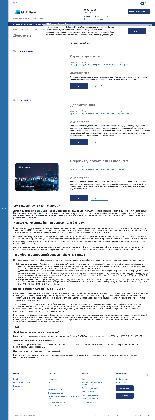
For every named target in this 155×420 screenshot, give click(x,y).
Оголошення (52, 379)
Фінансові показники (21, 382)
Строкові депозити (85, 56)
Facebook (123, 382)
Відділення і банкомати (95, 19)
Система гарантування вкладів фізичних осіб (63, 397)
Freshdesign (145, 416)
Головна (16, 29)
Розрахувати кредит (90, 395)
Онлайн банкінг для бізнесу (139, 11)
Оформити (79, 86)
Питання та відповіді (90, 388)
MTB (40, 211)
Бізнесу (34, 18)
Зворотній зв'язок (89, 402)
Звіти (50, 386)
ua (149, 3)
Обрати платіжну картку (91, 398)
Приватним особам (21, 18)
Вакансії (16, 389)
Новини (43, 18)
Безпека (120, 416)
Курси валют (18, 386)
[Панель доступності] (142, 3)
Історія (16, 379)
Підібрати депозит (89, 391)
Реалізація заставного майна (59, 402)
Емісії (50, 382)
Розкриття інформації (56, 389)
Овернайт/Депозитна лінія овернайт (99, 161)
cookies (74, 27)
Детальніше (99, 86)
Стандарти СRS (54, 405)
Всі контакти (88, 12)
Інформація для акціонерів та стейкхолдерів (93, 383)
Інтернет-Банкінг (125, 388)
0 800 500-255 (91, 10)
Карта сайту (99, 416)
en (146, 3)
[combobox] (102, 16)
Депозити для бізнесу (82, 43)
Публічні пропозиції (55, 393)
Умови (110, 416)
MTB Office (125, 396)
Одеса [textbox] (97, 16)
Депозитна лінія (83, 105)
